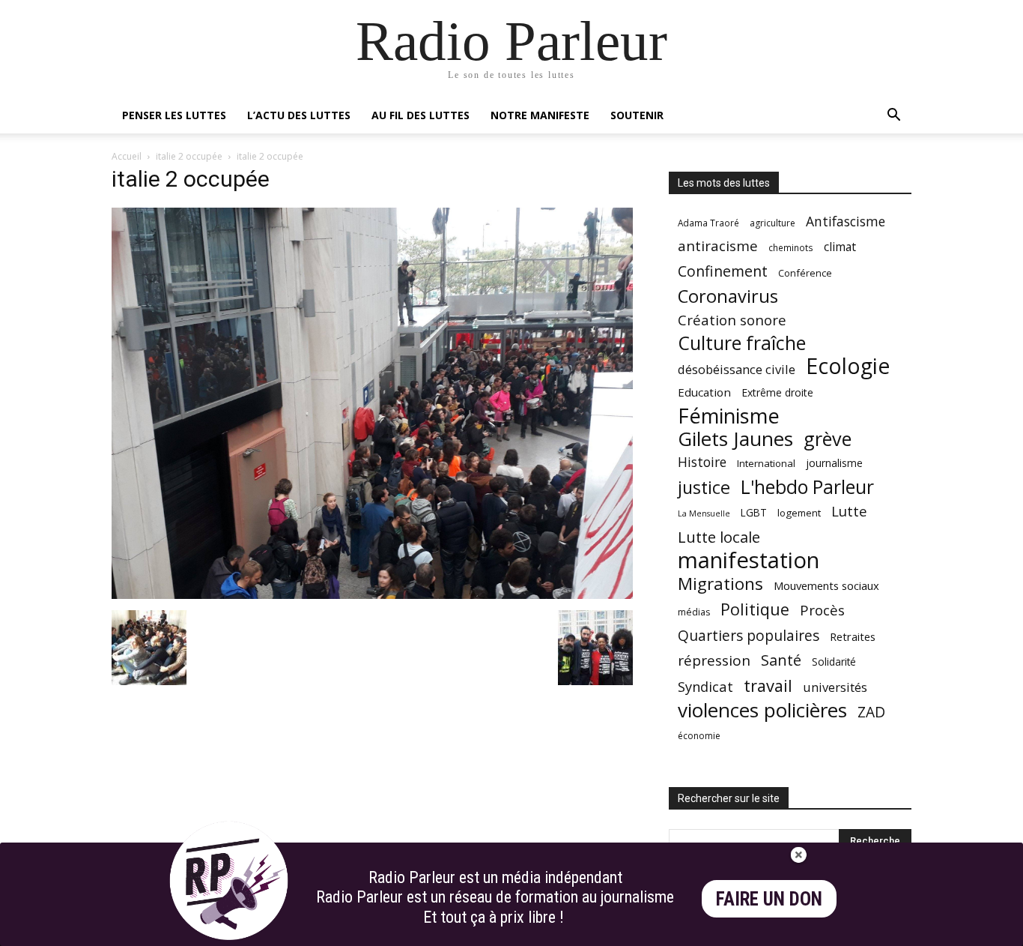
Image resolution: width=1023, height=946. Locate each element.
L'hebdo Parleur (807, 487)
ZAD (871, 712)
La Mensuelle (704, 513)
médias (694, 612)
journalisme (834, 463)
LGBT (754, 512)
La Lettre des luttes (871, 932)
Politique (754, 609)
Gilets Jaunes (735, 439)
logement (799, 512)
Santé (781, 660)
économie (699, 735)
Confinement (723, 271)
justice (704, 487)
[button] (893, 116)
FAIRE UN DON (769, 899)
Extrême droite (777, 392)
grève (828, 439)
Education (704, 392)
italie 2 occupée (189, 156)
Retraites (852, 636)
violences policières (762, 710)
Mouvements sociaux (826, 585)
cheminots (790, 247)
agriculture (772, 223)
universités (835, 687)
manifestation (748, 560)
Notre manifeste (540, 115)
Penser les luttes (174, 115)
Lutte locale (719, 537)
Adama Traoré (708, 223)
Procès (822, 610)
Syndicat (705, 686)
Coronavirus (728, 296)
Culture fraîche (742, 343)
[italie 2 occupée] (372, 594)
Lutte (849, 511)
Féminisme (729, 416)
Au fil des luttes (420, 115)
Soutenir (637, 115)
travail (768, 685)
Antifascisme (845, 221)
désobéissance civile (736, 369)
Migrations (720, 583)
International (766, 463)
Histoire (702, 462)
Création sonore (732, 320)
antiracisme (718, 246)
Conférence (805, 273)
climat (840, 247)
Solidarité (834, 662)
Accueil (127, 156)
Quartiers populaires (748, 635)
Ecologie (848, 366)
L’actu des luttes (298, 115)
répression (714, 661)
